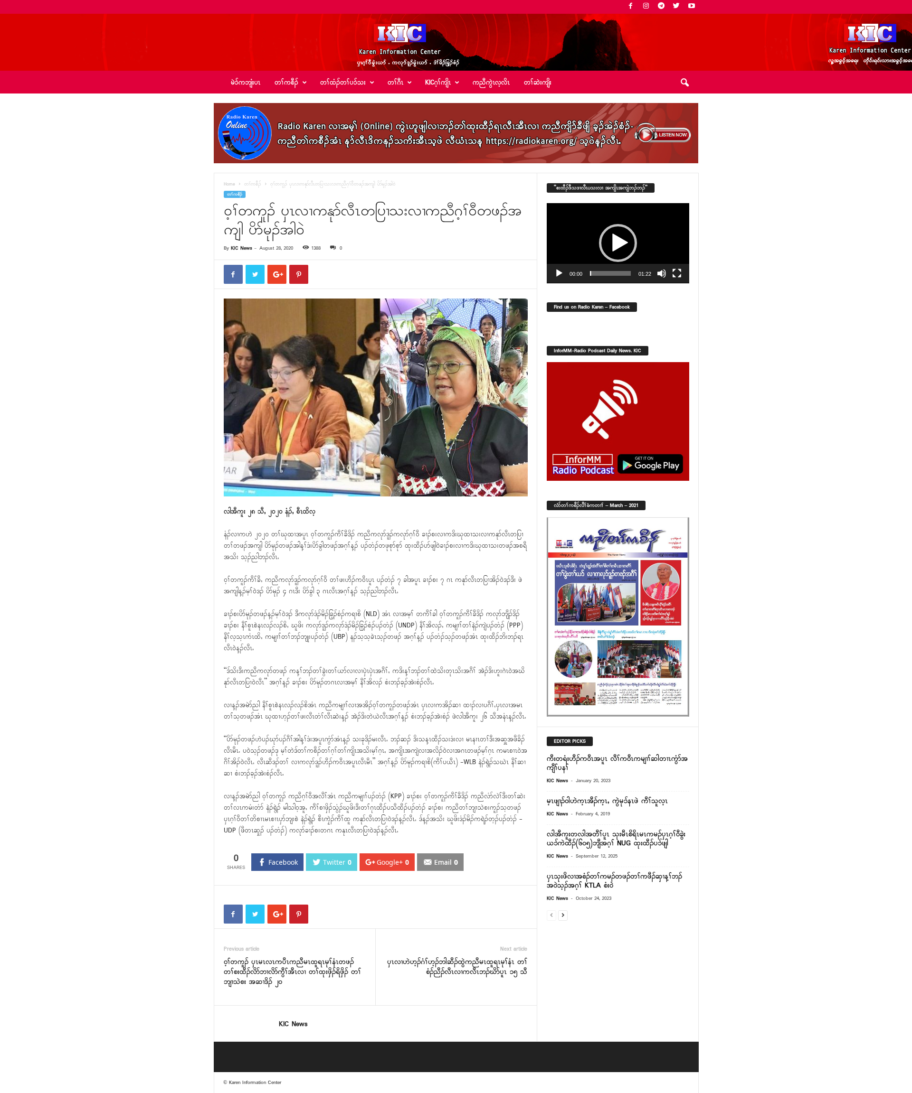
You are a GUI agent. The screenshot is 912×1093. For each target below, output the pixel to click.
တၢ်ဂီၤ (395, 83)
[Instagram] (646, 7)
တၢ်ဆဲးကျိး (537, 83)
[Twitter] (676, 7)
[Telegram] (661, 7)
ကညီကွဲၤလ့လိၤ (491, 83)
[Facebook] (630, 7)
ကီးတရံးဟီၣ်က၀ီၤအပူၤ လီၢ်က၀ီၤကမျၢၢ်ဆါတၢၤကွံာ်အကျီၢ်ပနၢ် (617, 763)
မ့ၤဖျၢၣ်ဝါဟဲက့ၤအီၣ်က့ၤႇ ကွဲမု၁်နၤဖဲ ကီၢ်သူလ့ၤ (607, 801)
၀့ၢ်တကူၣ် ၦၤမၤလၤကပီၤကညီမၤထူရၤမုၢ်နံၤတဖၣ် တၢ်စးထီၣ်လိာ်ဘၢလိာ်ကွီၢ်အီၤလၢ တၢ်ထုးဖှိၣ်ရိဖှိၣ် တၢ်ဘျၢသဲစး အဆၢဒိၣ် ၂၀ (292, 972)
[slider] (610, 273)
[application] (618, 243)
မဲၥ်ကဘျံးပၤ (245, 83)
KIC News (241, 248)
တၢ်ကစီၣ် (252, 184)
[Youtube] (691, 7)
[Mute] (661, 273)
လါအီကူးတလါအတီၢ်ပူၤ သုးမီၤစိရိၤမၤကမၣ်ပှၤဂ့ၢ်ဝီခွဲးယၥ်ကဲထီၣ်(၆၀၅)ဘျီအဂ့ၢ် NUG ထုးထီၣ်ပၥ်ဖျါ (616, 839)
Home (229, 184)
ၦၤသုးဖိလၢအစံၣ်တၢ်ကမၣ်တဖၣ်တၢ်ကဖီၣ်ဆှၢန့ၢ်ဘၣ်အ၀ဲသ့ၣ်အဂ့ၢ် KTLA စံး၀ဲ (614, 881)
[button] (684, 83)
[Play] (559, 273)
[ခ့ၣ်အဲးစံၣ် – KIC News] (456, 42)
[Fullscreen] (677, 273)
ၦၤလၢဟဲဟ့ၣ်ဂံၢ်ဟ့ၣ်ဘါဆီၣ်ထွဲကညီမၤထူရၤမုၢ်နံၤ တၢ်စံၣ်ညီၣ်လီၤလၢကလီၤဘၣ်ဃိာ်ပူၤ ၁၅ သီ (457, 967)
